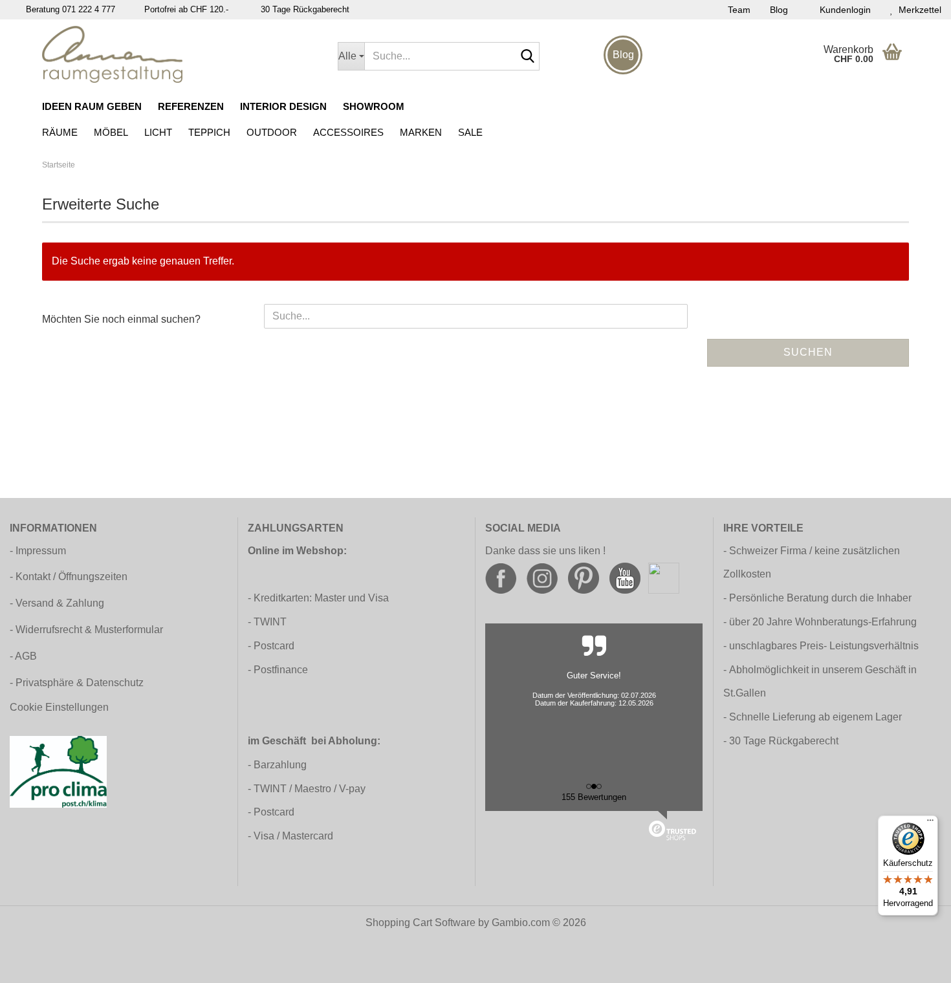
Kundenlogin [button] (842, 10)
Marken (421, 132)
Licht (158, 132)
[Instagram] (542, 577)
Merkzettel (917, 10)
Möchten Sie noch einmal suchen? (121, 319)
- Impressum (38, 550)
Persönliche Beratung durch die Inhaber (820, 597)
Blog (779, 10)
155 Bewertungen (594, 797)
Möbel (111, 132)
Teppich (209, 132)
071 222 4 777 (88, 9)
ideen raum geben (92, 106)
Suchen (808, 352)
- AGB (23, 656)
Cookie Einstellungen (59, 707)
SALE (470, 132)
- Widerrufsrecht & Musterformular (86, 629)
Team (739, 10)
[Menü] (930, 823)
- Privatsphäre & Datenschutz (77, 682)
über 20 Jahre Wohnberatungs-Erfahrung (823, 621)
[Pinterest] (583, 577)
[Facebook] (500, 577)
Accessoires (348, 132)
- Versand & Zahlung (57, 603)
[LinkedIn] (663, 577)
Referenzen (191, 106)
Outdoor (271, 132)
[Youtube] (624, 577)
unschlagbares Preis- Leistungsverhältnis (824, 645)
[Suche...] (527, 57)
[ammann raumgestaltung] (180, 54)
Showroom (373, 106)
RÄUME (60, 132)
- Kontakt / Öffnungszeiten (68, 576)
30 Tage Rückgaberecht (783, 740)
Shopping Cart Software (421, 922)
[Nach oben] (915, 963)
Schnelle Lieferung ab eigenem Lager (815, 716)
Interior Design (283, 106)
